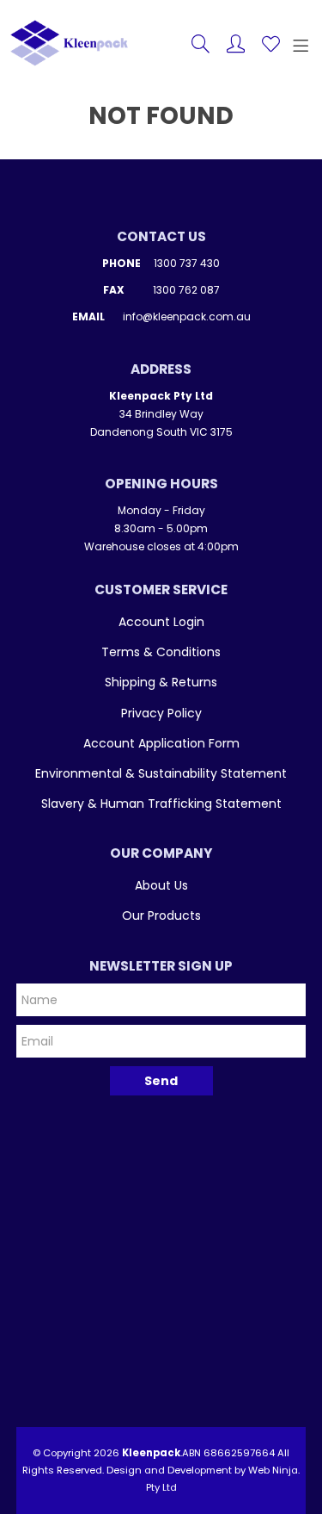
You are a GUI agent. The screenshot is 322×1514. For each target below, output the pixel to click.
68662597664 (239, 1453)
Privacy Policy (161, 713)
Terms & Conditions (161, 652)
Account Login (161, 621)
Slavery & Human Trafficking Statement (161, 803)
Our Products (161, 915)
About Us (161, 885)
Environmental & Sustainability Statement (161, 773)
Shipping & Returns (161, 682)
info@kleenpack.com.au (187, 316)
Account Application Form (161, 743)
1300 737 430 (187, 263)
